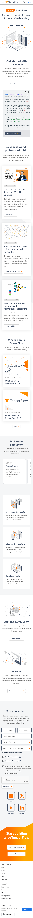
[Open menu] (3, 2)
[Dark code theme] (25, 91)
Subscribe (27, 909)
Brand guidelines (6, 895)
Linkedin (22, 813)
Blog (2, 867)
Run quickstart (11, 134)
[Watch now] (16, 192)
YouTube (11, 813)
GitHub (3, 873)
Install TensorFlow (16, 26)
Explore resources (15, 691)
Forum (11, 801)
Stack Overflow (5, 893)
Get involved (15, 639)
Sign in (29, 2)
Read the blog (11, 326)
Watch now (10, 215)
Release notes (5, 890)
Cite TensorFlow (6, 898)
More (17, 427)
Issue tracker (5, 887)
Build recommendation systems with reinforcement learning (15, 306)
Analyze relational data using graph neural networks (15, 249)
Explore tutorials (16, 854)
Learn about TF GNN (13, 272)
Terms (3, 905)
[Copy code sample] (28, 91)
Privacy (9, 905)
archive (21, 723)
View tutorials (15, 84)
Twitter (3, 876)
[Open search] (24, 2)
